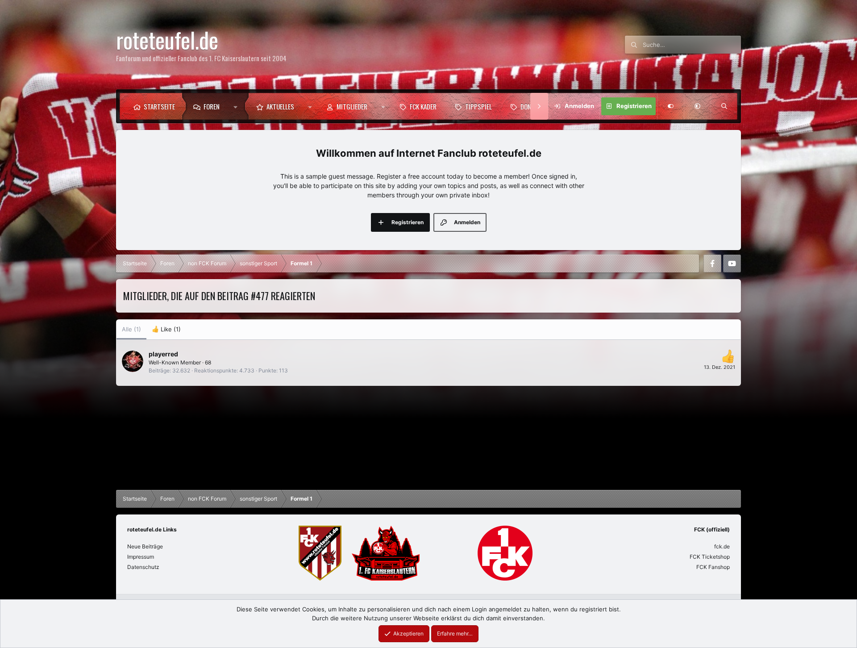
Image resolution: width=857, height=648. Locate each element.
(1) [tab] (131, 329)
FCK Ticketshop (710, 556)
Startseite (159, 106)
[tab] (166, 329)
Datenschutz (143, 567)
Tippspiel (478, 106)
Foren (212, 106)
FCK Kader (423, 106)
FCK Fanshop (713, 567)
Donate (530, 106)
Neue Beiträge (145, 546)
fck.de (722, 546)
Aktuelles (280, 106)
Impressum (140, 556)
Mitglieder (352, 106)
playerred (163, 354)
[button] (238, 106)
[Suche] (724, 106)
